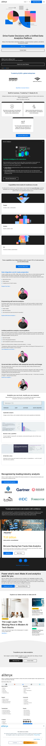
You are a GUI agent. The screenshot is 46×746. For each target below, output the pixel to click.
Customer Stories (5, 692)
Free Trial (4, 690)
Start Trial (23, 46)
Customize (15, 742)
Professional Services (6, 702)
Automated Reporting (6, 711)
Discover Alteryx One (23, 135)
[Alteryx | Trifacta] (4, 2)
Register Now (23, 64)
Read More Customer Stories (22, 87)
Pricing (3, 689)
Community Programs (28, 702)
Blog (25, 691)
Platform (3, 688)
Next (25, 560)
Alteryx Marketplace (27, 690)
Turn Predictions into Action (8, 349)
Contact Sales (23, 50)
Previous (20, 560)
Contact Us (4, 723)
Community (26, 699)
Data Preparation (27, 713)
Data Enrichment (27, 711)
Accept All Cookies (30, 742)
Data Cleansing (26, 710)
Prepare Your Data (6, 286)
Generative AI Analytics (6, 713)
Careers (3, 722)
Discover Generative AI (11, 178)
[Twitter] (26, 721)
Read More (8, 553)
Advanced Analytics (6, 710)
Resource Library (27, 688)
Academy (25, 700)
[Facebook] (28, 721)
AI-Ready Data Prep (6, 712)
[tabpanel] (23, 162)
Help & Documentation (6, 701)
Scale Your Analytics (6, 377)
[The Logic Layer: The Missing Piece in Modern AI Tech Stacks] (15, 616)
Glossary (25, 692)
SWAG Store (26, 703)
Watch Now (19, 553)
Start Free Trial (36, 1)
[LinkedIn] (24, 721)
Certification (26, 701)
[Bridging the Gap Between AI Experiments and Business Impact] (38, 627)
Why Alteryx (4, 691)
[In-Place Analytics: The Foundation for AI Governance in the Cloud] (38, 607)
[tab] (23, 141)
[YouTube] (30, 721)
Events (25, 689)
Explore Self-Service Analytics (8, 315)
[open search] (29, 1)
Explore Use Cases (8, 586)
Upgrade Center (5, 700)
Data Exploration (27, 712)
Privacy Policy (37, 734)
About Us (4, 721)
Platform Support (5, 699)
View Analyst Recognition (9, 482)
